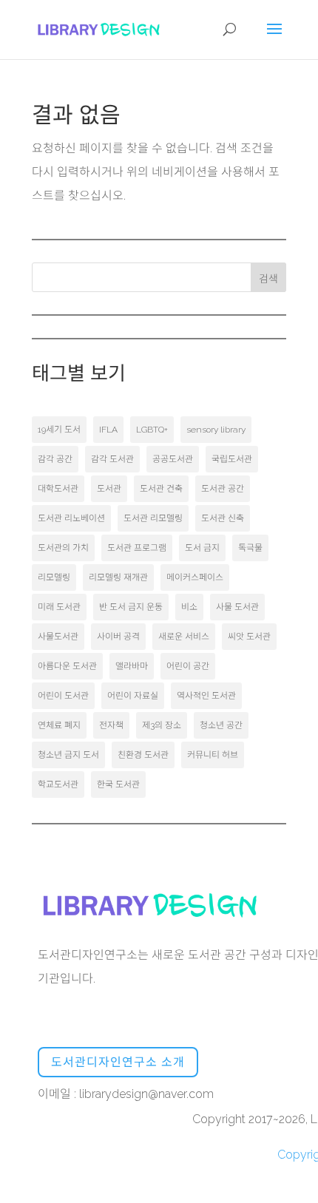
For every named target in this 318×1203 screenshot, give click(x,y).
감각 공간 (55, 459)
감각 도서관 (112, 459)
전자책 (111, 725)
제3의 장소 (161, 725)
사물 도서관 (237, 607)
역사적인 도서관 (206, 696)
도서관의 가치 (63, 548)
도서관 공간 (222, 489)
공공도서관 (172, 459)
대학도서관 (58, 489)
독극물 (250, 548)
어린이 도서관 (63, 696)
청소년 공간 (221, 725)
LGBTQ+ (152, 429)
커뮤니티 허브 (212, 755)
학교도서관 (58, 784)
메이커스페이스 (194, 577)
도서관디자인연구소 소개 (118, 1062)
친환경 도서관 (143, 755)
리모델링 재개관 (118, 577)
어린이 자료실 (132, 696)
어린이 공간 (187, 666)
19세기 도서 (59, 429)
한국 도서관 (118, 784)
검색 (268, 279)
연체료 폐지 (59, 725)
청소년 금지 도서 (68, 755)
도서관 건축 (161, 489)
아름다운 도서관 (67, 666)
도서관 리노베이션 (71, 518)
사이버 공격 (118, 636)
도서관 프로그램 (136, 548)
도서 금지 (202, 548)
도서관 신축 (222, 518)
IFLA (108, 429)
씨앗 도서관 (249, 636)
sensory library (216, 429)
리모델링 (54, 577)
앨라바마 (131, 666)
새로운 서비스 (183, 636)
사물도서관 (58, 636)
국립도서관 (232, 459)
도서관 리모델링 (153, 518)
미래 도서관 (59, 607)
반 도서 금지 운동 (131, 607)
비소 (189, 607)
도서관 (109, 489)
